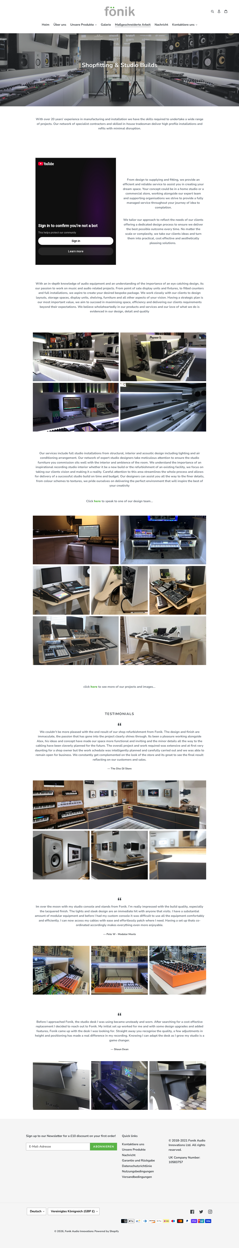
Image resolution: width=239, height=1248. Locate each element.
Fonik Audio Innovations (79, 1231)
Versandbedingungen (137, 1177)
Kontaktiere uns (133, 1144)
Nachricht (128, 1155)
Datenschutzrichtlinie (137, 1166)
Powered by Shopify (106, 1231)
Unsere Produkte (134, 1150)
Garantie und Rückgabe (138, 1160)
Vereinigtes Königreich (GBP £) (73, 1211)
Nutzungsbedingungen (138, 1171)
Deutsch (35, 1211)
